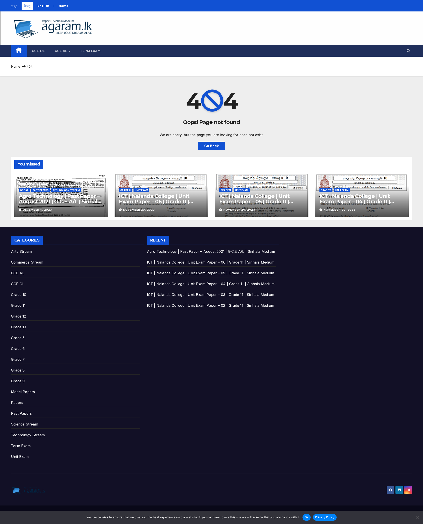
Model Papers (23, 392)
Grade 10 (18, 294)
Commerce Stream (27, 262)
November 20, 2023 (139, 209)
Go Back (211, 146)
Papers (17, 402)
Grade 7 (18, 359)
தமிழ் (14, 5)
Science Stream (24, 424)
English (43, 5)
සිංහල (27, 5)
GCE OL (38, 51)
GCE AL (62, 51)
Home (63, 5)
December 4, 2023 (37, 209)
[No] (417, 517)
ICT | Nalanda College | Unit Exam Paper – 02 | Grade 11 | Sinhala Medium (210, 305)
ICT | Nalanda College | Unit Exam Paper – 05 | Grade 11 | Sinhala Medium (254, 201)
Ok (307, 517)
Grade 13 (18, 327)
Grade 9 (18, 381)
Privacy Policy (324, 517)
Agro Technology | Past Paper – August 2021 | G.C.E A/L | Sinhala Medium (59, 201)
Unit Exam (141, 190)
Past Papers (40, 190)
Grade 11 (125, 190)
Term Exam (90, 51)
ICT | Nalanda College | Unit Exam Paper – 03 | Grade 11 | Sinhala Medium (210, 294)
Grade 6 (18, 348)
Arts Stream (21, 251)
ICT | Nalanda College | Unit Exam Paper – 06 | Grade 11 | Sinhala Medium (154, 201)
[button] (408, 51)
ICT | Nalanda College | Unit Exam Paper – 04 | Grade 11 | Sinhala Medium (354, 201)
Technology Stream (66, 190)
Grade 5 (17, 338)
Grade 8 (18, 370)
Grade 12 (18, 316)
